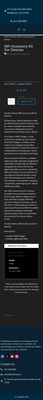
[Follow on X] (7, 356)
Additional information (17, 246)
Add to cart (26, 101)
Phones (13, 37)
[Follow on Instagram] (17, 356)
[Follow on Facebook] (2, 356)
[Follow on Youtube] (12, 356)
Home (6, 37)
